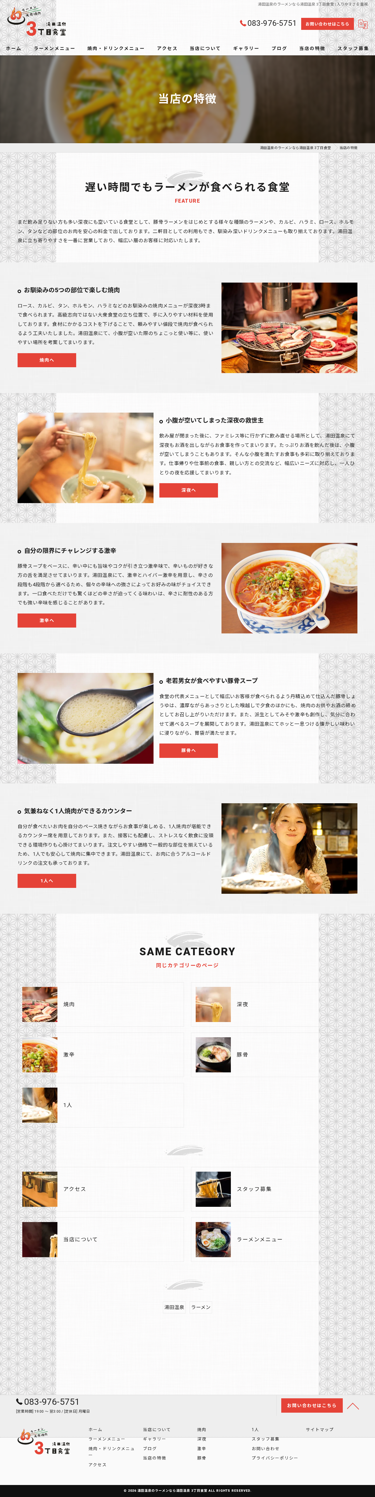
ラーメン (201, 1307)
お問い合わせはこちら (328, 24)
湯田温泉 (174, 1307)
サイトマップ (320, 1429)
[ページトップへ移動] (353, 1405)
